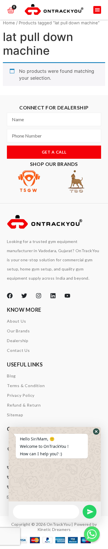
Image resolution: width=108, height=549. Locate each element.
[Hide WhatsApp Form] (92, 534)
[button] (97, 10)
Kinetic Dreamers (54, 529)
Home (9, 23)
